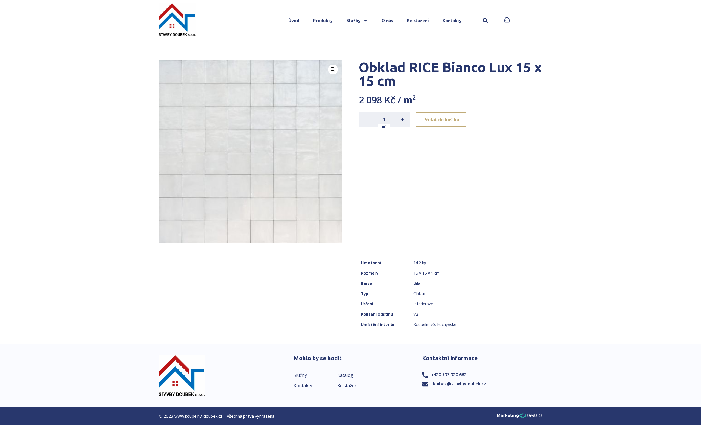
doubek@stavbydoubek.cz (458, 383)
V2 (415, 314)
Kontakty (452, 20)
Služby (353, 20)
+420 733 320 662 (449, 374)
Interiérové (423, 303)
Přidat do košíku (441, 120)
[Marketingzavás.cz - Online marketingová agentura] (519, 417)
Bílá (416, 283)
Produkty (323, 20)
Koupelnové (424, 324)
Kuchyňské (446, 324)
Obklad (419, 293)
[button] (485, 20)
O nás (387, 20)
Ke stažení (418, 20)
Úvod (293, 20)
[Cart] (507, 20)
